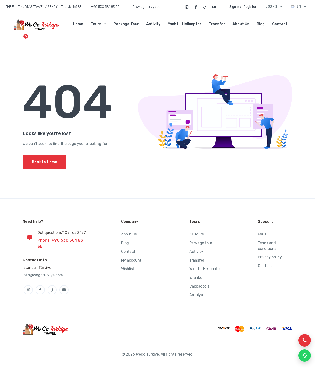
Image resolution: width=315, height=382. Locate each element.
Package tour (200, 243)
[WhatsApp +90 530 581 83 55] (304, 355)
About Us (240, 24)
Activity (153, 24)
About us (129, 234)
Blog (261, 24)
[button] (295, 24)
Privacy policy (270, 257)
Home (78, 24)
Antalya (196, 295)
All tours (196, 234)
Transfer (217, 24)
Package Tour (126, 24)
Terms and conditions (267, 246)
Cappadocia (199, 286)
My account (131, 260)
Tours (96, 24)
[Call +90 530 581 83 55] (304, 340)
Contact (279, 24)
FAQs (262, 234)
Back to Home (44, 162)
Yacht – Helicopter (184, 24)
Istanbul (196, 277)
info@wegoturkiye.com (146, 7)
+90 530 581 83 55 (105, 7)
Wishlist (127, 269)
